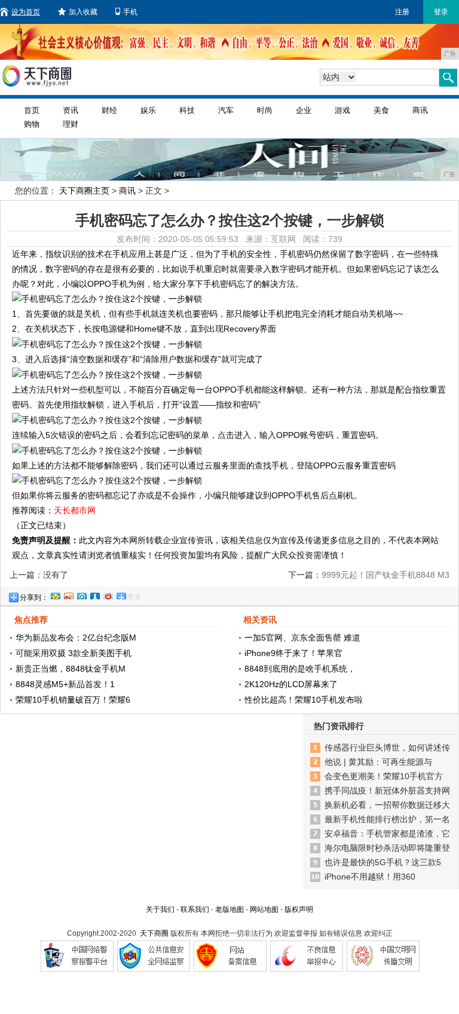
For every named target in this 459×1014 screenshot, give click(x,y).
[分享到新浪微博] (68, 594)
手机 (130, 12)
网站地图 (264, 909)
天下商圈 (154, 933)
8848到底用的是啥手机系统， (300, 668)
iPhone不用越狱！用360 (370, 876)
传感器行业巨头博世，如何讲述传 (387, 747)
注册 (402, 12)
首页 (31, 110)
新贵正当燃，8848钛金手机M (71, 668)
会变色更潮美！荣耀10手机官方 (384, 776)
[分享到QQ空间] (55, 594)
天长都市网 (75, 510)
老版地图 (229, 909)
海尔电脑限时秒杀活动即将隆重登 (387, 848)
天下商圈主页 (84, 190)
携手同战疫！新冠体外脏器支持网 (387, 790)
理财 (70, 124)
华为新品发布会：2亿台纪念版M (76, 637)
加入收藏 (83, 12)
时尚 (265, 110)
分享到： (34, 597)
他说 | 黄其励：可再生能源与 (378, 762)
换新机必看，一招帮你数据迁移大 (387, 805)
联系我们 (194, 909)
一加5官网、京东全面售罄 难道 (302, 637)
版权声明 (298, 909)
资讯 (70, 110)
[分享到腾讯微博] (81, 594)
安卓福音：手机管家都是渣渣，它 (387, 833)
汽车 (226, 110)
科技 (187, 110)
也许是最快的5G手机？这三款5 (383, 862)
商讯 (420, 110)
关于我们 (160, 909)
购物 (31, 124)
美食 (381, 110)
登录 (441, 12)
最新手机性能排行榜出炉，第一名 (387, 819)
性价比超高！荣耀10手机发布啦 (303, 699)
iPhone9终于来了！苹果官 (293, 653)
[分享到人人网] (94, 594)
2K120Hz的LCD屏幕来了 (291, 684)
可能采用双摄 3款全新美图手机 (73, 653)
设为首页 (25, 12)
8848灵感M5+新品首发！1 (65, 684)
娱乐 (148, 110)
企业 (303, 110)
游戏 (342, 110)
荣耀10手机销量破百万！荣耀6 (73, 699)
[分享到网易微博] (107, 594)
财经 (109, 110)
